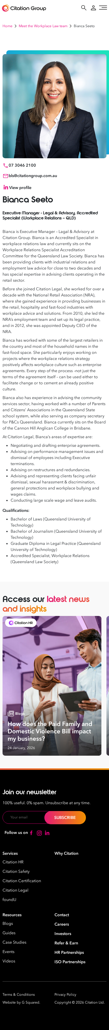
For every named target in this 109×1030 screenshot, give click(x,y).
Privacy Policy (65, 994)
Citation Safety (16, 871)
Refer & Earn (66, 943)
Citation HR (13, 862)
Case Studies (14, 942)
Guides (9, 933)
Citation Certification (22, 881)
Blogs (8, 923)
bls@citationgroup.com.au (33, 176)
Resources (12, 915)
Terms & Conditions (19, 994)
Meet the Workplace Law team (43, 26)
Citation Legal (15, 890)
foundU (9, 899)
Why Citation (66, 853)
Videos (9, 961)
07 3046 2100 (22, 165)
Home (7, 26)
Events (8, 952)
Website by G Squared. (21, 1002)
